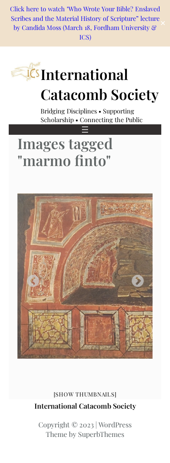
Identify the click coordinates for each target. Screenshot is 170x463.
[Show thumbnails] (85, 394)
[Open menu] (85, 129)
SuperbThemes (101, 434)
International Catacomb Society (85, 405)
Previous (30, 278)
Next (135, 278)
